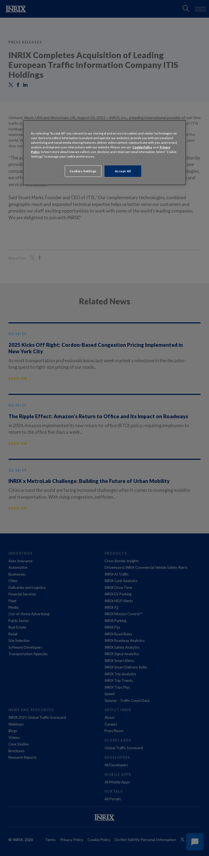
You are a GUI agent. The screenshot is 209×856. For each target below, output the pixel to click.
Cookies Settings (83, 171)
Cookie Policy (142, 147)
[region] (104, 152)
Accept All (123, 171)
